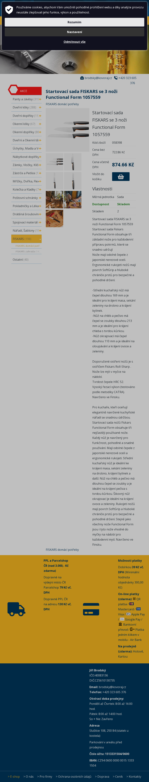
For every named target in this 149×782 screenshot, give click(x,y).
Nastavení (74, 32)
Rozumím (74, 22)
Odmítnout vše (75, 42)
